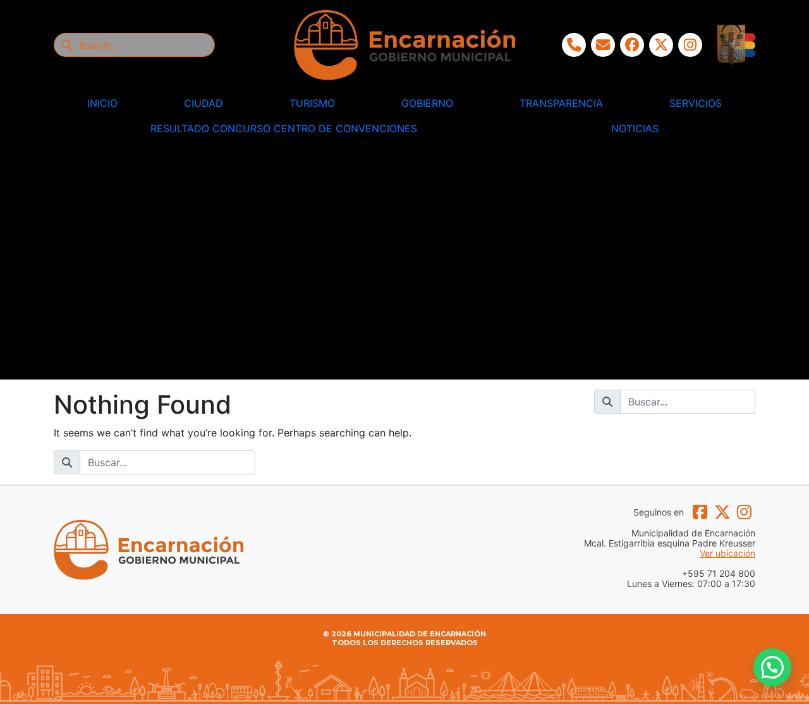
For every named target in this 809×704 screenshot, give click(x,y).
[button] (772, 667)
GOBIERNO (427, 103)
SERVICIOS (695, 103)
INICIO (102, 103)
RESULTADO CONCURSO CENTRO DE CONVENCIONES (283, 128)
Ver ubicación (727, 553)
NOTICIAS (635, 128)
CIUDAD (203, 103)
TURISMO (312, 103)
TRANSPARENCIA (561, 103)
